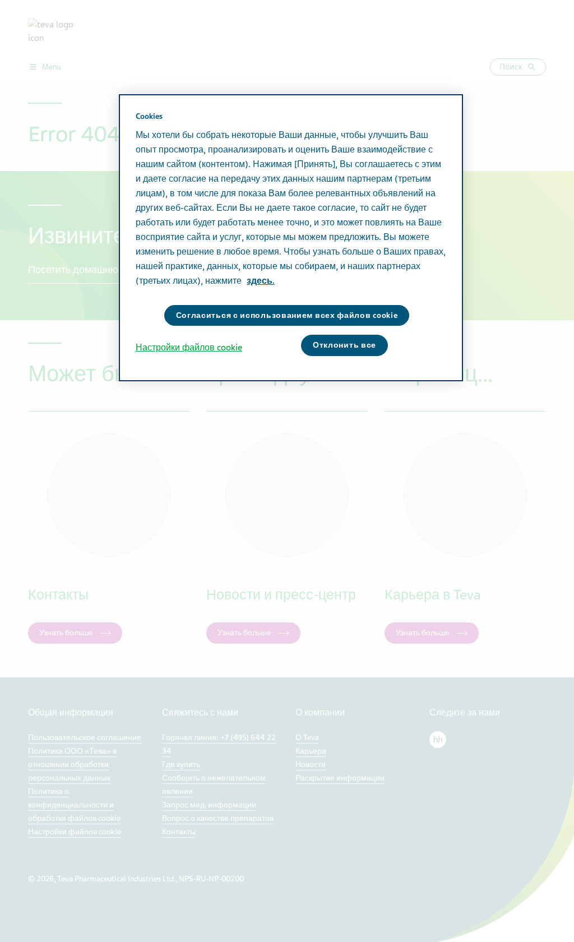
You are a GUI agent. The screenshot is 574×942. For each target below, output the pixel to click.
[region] (291, 237)
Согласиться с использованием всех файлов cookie (287, 315)
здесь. (261, 281)
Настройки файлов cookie (189, 347)
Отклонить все (344, 345)
